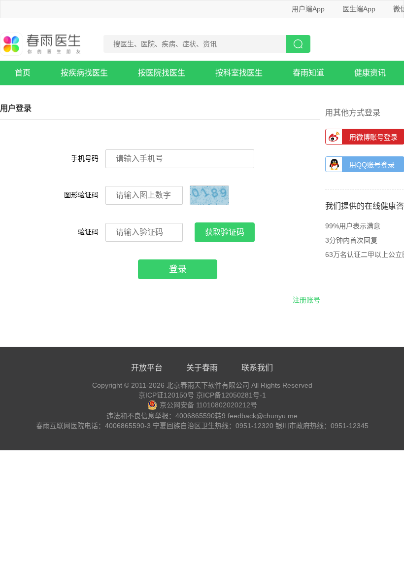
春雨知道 (308, 73)
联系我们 (257, 368)
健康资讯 (370, 73)
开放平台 (147, 368)
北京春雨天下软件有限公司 (208, 385)
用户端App (308, 9)
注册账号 (306, 299)
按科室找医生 (239, 73)
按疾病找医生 (84, 73)
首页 (23, 73)
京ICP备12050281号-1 (231, 395)
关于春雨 (202, 368)
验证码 (88, 231)
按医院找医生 (161, 73)
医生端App (358, 9)
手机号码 (85, 158)
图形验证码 (81, 194)
